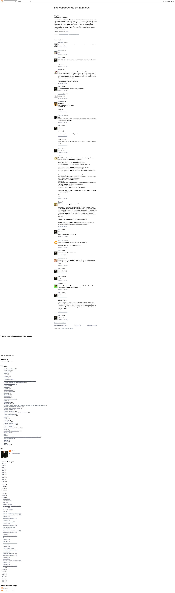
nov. (4, 486)
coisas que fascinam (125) (9, 548)
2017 (3, 472)
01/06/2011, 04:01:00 (62, 296)
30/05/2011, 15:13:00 (62, 272)
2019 (3, 468)
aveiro (5, 373)
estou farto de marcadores (10, 399)
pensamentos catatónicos (10, 424)
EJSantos (60, 240)
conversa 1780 (6, 520)
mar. (4, 569)
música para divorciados (9, 414)
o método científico (7, 500)
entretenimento (7, 397)
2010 (3, 574)
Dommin (60, 50)
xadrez (5, 443)
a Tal (59, 155)
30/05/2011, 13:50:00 (62, 265)
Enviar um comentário (60, 323)
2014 (3, 477)
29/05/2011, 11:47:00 (62, 236)
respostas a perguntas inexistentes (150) (12, 530)
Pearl (59, 283)
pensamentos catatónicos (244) (10, 553)
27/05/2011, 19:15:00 (62, 111)
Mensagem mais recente (60, 325)
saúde (5, 429)
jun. (4, 495)
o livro (5, 417)
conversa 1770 (6, 562)
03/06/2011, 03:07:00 (62, 319)
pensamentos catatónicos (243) (10, 555)
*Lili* (59, 69)
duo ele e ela (7, 396)
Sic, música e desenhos (8, 537)
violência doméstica (8, 438)
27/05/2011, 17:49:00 (62, 90)
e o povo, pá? (6, 544)
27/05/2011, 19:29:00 (62, 122)
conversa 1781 (6, 516)
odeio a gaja (5, 502)
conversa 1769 (6, 564)
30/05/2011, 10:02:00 (62, 254)
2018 (3, 470)
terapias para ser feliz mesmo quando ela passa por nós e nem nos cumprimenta (22, 437)
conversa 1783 (6, 507)
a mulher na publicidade (9, 368)
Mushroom (61, 115)
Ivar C (59, 57)
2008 (3, 578)
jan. (4, 573)
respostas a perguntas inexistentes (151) (12, 514)
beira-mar (6, 376)
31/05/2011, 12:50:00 (62, 289)
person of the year (8, 426)
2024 (3, 463)
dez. (4, 484)
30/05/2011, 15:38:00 (62, 280)
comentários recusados (9, 384)
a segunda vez (7, 370)
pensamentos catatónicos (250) (10, 518)
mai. (4, 497)
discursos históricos (8, 391)
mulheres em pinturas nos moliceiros (12, 408)
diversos (6, 393)
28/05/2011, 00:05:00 (62, 145)
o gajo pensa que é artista (10, 415)
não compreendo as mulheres (72, 7)
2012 (3, 481)
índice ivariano (7, 402)
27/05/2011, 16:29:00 (62, 54)
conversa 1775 (6, 541)
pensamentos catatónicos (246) (10, 543)
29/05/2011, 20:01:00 (62, 247)
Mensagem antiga (92, 325)
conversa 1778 (6, 528)
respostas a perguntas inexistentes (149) (12, 560)
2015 (3, 476)
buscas (5, 377)
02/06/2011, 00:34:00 (62, 312)
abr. (4, 567)
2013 (3, 479)
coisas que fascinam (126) (9, 521)
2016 (3, 474)
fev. (4, 571)
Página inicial (77, 325)
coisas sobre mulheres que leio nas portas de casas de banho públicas (20, 381)
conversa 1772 (6, 557)
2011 (3, 483)
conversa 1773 (6, 551)
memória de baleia (8, 403)
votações (6, 440)
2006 (3, 581)
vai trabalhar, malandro (8, 509)
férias (5, 400)
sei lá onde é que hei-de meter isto (11, 430)
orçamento (6, 420)
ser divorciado (7, 432)
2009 (3, 576)
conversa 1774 (6, 546)
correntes (6, 388)
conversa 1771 (6, 558)
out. (4, 488)
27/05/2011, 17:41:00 (62, 83)
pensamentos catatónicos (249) (10, 525)
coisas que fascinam (8, 379)
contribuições (7, 385)
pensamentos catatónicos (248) (10, 532)
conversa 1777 (6, 534)
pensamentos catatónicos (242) (10, 566)
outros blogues (7, 421)
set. (4, 490)
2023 (3, 465)
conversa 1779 (6, 523)
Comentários (5, 590)
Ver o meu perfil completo (14, 453)
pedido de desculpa (61, 17)
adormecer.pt (7, 371)
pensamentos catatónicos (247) (10, 536)
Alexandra (61, 42)
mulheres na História (8, 409)
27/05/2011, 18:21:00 (62, 98)
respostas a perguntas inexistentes (12, 427)
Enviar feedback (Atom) (67, 328)
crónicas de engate (8, 390)
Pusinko (60, 101)
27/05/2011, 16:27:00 (62, 46)
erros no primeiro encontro (9, 527)
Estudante (61, 258)
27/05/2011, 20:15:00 (62, 136)
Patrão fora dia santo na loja (10, 423)
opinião (5, 418)
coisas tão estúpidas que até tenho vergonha (69, 34)
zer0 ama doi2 (7, 444)
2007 (3, 580)
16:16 (67, 31)
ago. (4, 491)
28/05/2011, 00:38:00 (62, 152)
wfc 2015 (6, 441)
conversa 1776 (6, 539)
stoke (5, 435)
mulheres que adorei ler (9, 411)
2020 (3, 467)
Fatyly (60, 202)
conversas (6, 387)
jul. (4, 493)
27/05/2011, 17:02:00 (62, 66)
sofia (5, 434)
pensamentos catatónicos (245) (10, 550)
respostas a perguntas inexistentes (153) (12, 506)
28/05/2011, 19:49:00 (62, 198)
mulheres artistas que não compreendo (13, 406)
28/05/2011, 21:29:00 (62, 226)
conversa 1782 (6, 511)
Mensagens (5, 588)
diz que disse (7, 394)
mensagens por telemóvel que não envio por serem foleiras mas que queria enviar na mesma (24, 405)
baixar (5, 374)
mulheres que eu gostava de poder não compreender (16, 412)
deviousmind (61, 94)
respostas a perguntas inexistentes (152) (12, 513)
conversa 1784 (6, 499)
